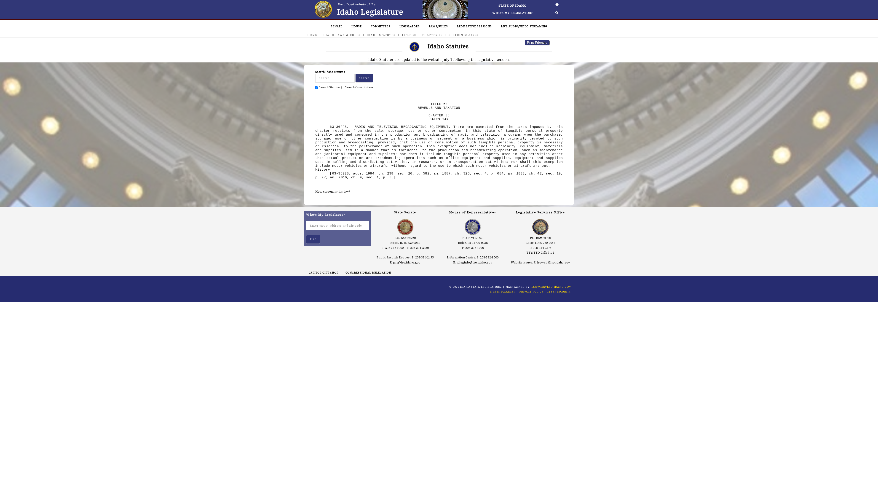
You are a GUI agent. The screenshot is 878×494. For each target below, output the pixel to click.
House (356, 26)
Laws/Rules (438, 26)
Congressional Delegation (368, 272)
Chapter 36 (432, 35)
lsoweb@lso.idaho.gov (553, 262)
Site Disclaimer (503, 291)
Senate (336, 26)
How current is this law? (332, 191)
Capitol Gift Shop (323, 272)
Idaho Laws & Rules (342, 35)
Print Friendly (537, 42)
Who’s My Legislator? (512, 13)
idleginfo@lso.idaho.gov (475, 262)
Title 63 (409, 35)
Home (312, 35)
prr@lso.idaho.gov (406, 262)
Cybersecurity (559, 291)
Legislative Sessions (474, 26)
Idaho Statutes (381, 35)
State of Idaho (512, 5)
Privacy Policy (531, 291)
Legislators (409, 26)
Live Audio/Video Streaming (524, 26)
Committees (380, 26)
